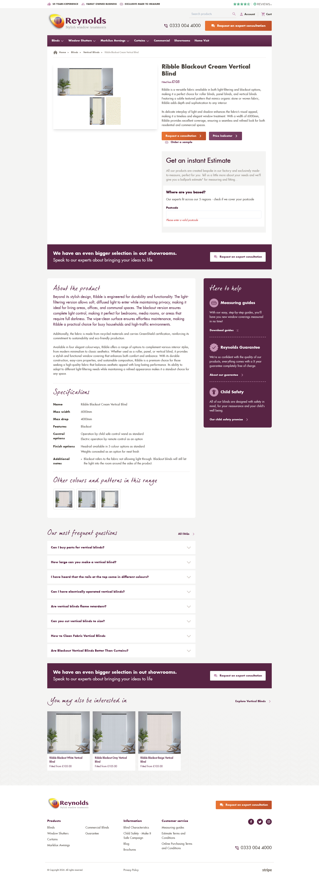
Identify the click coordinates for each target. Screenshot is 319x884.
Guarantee (92, 833)
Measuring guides (173, 827)
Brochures (130, 849)
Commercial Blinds (97, 827)
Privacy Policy (131, 870)
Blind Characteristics (136, 827)
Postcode (172, 208)
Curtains (52, 839)
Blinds (51, 827)
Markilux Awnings (58, 845)
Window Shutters (57, 833)
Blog (126, 843)
